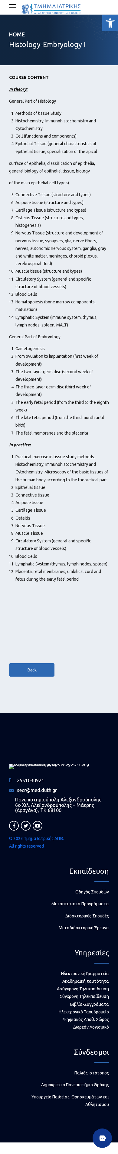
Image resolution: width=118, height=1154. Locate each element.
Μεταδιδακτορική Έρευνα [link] (84, 927)
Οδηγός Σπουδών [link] (92, 891)
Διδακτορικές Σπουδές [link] (87, 915)
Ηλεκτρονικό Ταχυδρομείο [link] (84, 1011)
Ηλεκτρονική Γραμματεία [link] (85, 973)
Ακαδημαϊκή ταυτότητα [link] (85, 981)
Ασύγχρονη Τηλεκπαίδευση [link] (83, 988)
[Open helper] (102, 1138)
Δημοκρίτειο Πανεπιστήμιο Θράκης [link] (75, 1084)
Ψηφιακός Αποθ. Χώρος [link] (86, 1019)
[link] (110, 23)
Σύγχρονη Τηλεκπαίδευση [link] (84, 996)
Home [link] (17, 34)
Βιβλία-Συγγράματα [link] (89, 1004)
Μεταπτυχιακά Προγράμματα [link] (80, 903)
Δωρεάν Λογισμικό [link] (91, 1027)
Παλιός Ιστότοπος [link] (91, 1072)
